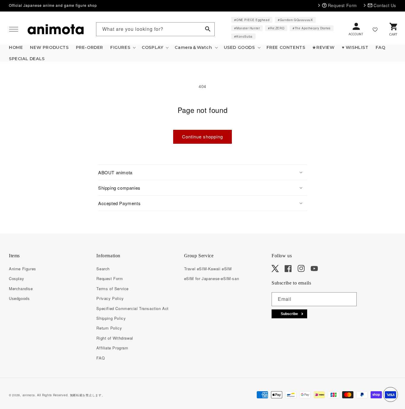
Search (103, 268)
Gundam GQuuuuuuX (296, 20)
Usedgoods (19, 298)
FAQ (100, 358)
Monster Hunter (248, 28)
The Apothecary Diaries (313, 28)
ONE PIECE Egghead (253, 20)
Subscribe (289, 314)
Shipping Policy (111, 318)
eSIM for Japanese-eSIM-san (211, 278)
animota (29, 395)
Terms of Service (112, 288)
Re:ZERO (277, 28)
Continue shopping (202, 136)
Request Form (109, 278)
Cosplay (16, 278)
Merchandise (21, 288)
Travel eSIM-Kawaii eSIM (208, 268)
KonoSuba (244, 36)
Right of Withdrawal (114, 338)
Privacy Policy (110, 298)
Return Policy (109, 328)
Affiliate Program (112, 348)
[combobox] (155, 29)
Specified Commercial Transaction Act (132, 308)
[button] (13, 29)
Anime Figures (22, 268)
